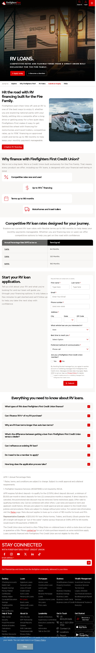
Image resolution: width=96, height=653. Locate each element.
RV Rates (42, 84)
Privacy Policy (72, 373)
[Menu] (92, 3)
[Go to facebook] (4, 554)
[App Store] (84, 627)
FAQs (66, 84)
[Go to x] (25, 554)
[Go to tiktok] (39, 554)
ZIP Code (80, 316)
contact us (31, 531)
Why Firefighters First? (28, 84)
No (63, 361)
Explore (14, 84)
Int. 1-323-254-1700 (67, 624)
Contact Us (65, 628)
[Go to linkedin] (32, 554)
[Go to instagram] (11, 554)
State (66, 316)
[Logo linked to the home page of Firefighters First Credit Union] (10, 3)
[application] (47, 645)
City (52, 316)
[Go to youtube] (18, 554)
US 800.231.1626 (66, 618)
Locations (64, 632)
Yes (55, 361)
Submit (71, 383)
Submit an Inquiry (54, 84)
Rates (13, 512)
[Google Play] (84, 635)
